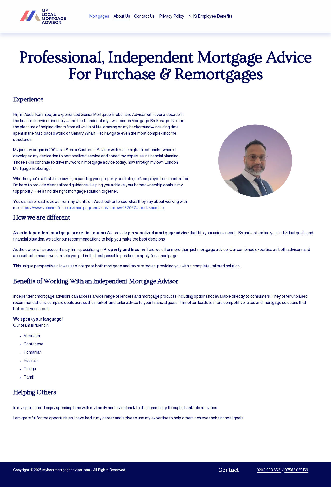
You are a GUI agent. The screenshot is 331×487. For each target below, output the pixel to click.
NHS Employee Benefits (210, 16)
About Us (122, 16)
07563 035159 (296, 470)
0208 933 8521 (269, 470)
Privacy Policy (171, 16)
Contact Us (144, 16)
